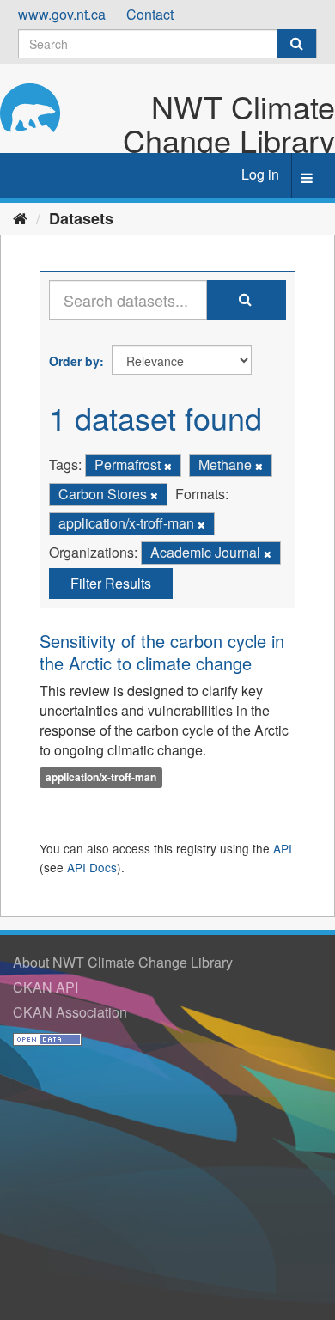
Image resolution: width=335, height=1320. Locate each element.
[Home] (20, 217)
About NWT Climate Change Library (123, 962)
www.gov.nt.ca (62, 14)
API (282, 848)
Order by (74, 361)
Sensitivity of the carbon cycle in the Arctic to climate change (162, 651)
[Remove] (168, 466)
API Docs (92, 867)
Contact (150, 14)
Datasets (81, 218)
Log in (260, 174)
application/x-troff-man (101, 777)
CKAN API (45, 987)
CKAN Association (70, 1012)
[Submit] (296, 43)
